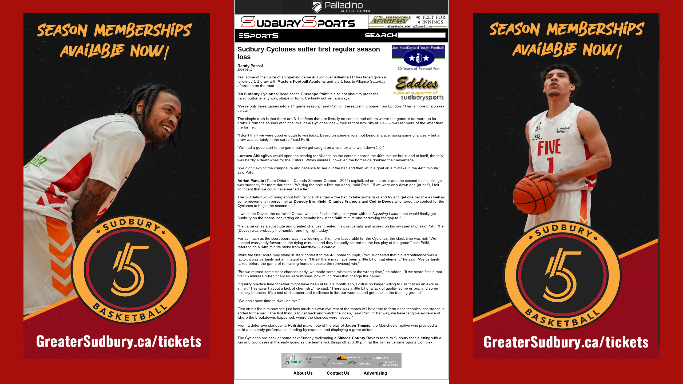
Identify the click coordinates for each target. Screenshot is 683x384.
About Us (303, 373)
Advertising (375, 373)
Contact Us (338, 373)
